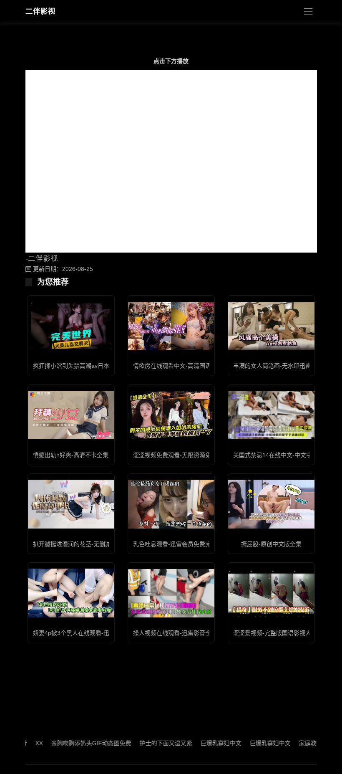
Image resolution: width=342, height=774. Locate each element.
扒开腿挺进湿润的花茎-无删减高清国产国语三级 (95, 544)
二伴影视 (40, 11)
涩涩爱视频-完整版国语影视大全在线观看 (286, 633)
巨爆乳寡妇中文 (209, 743)
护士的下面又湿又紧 (154, 743)
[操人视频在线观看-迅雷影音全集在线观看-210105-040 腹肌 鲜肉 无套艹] (171, 593)
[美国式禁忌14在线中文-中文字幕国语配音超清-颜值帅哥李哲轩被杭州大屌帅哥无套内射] (271, 415)
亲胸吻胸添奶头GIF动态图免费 (80, 743)
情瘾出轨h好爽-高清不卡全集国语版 (79, 455)
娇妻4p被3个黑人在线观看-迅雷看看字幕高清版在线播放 (106, 633)
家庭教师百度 (304, 743)
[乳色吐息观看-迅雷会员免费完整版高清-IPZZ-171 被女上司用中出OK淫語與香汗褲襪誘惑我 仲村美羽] (171, 504)
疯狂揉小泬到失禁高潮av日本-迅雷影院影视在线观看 (101, 365)
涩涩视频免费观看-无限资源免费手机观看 (186, 455)
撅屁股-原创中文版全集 (271, 544)
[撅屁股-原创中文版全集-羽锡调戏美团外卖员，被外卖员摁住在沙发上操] (271, 504)
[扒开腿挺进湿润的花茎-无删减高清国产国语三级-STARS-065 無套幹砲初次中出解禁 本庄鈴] (71, 504)
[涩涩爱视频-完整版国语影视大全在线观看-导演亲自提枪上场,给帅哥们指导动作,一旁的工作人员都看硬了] (271, 593)
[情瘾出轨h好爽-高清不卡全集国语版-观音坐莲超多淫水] (71, 415)
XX (27, 743)
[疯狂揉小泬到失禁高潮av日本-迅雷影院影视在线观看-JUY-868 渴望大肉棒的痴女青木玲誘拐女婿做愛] (71, 326)
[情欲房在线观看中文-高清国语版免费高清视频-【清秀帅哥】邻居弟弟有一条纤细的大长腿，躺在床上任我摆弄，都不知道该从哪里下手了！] (171, 326)
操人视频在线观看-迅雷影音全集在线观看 (186, 633)
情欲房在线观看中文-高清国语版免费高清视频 (192, 365)
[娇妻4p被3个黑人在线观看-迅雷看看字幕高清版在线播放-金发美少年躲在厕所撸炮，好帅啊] (71, 593)
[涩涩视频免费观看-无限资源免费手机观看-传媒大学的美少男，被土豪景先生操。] (171, 415)
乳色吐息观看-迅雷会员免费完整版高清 (183, 544)
